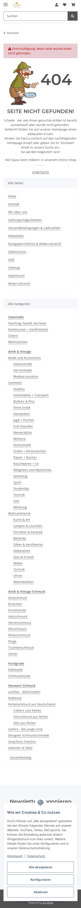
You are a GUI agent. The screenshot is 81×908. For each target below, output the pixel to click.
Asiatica (19, 389)
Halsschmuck (17, 616)
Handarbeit (21, 414)
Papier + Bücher (25, 457)
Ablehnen (40, 892)
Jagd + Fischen (23, 420)
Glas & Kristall (23, 557)
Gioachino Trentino (22, 741)
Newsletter (16, 236)
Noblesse (15, 698)
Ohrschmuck (17, 629)
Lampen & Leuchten (27, 526)
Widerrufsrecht (19, 283)
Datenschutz (36, 856)
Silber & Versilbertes (28, 544)
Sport (17, 482)
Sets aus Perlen (24, 723)
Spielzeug (20, 476)
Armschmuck (17, 598)
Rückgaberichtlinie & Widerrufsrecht (34, 244)
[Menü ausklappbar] (5, 2)
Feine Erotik (21, 407)
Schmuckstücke (19, 676)
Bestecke (19, 538)
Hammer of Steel (20, 748)
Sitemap (14, 268)
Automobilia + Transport (31, 395)
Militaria (19, 439)
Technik (19, 495)
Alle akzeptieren (40, 867)
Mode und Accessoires (24, 358)
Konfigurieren (40, 879)
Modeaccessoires (25, 376)
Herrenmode (22, 370)
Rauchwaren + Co (26, 464)
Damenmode (22, 364)
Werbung (20, 507)
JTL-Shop (48, 902)
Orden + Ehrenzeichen (29, 451)
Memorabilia (22, 432)
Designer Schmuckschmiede (28, 735)
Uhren (17, 576)
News (12, 196)
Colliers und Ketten (27, 710)
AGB (11, 260)
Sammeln (15, 383)
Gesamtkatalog (20, 757)
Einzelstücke (17, 610)
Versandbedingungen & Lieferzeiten (34, 228)
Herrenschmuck (19, 623)
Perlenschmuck (19, 635)
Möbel (17, 563)
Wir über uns (17, 212)
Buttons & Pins (24, 401)
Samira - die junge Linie (25, 729)
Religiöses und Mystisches (32, 470)
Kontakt (13, 204)
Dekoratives (21, 551)
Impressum (15, 856)
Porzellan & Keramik (28, 532)
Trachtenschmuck (21, 647)
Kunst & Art (21, 520)
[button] (56, 4)
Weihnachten (17, 342)
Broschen (15, 604)
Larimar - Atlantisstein (24, 692)
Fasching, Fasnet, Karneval (27, 323)
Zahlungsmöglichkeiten (25, 220)
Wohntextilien (23, 582)
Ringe (12, 641)
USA (16, 501)
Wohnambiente (19, 513)
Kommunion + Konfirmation (28, 329)
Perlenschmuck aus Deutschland (32, 704)
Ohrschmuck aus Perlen (30, 717)
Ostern (13, 336)
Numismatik (22, 445)
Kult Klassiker (23, 426)
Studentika (21, 488)
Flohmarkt (15, 670)
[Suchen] (73, 16)
